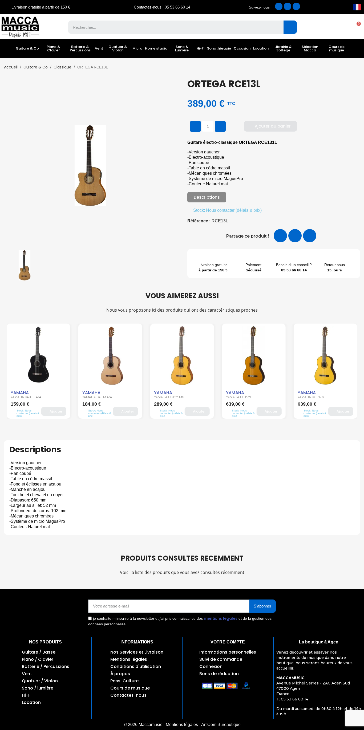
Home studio (156, 48)
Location (261, 48)
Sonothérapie (219, 48)
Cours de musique (337, 48)
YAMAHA (20, 393)
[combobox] (172, 27)
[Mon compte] (337, 27)
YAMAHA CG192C (167, 397)
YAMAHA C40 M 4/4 (25, 397)
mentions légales (220, 618)
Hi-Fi (200, 48)
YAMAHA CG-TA (309, 397)
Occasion (242, 48)
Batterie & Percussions (80, 48)
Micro (137, 48)
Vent (99, 48)
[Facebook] (278, 6)
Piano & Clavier (53, 48)
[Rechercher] (290, 27)
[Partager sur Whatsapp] (309, 235)
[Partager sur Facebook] (280, 235)
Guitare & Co (27, 48)
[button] (356, 27)
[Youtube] (296, 6)
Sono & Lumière (182, 48)
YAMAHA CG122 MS (97, 397)
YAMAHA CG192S (239, 397)
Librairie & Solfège (283, 48)
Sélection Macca (310, 48)
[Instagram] (287, 6)
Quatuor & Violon (117, 48)
